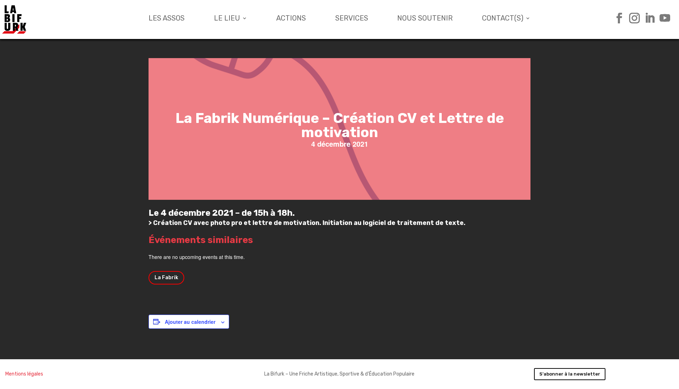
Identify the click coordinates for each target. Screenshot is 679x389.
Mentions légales (24, 374)
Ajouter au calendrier (190, 321)
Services (351, 19)
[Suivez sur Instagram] (632, 18)
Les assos (167, 19)
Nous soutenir (425, 19)
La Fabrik (166, 278)
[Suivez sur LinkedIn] (647, 18)
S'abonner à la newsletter (569, 374)
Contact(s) (502, 19)
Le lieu (227, 19)
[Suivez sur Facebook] (616, 18)
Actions (291, 19)
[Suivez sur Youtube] (662, 18)
